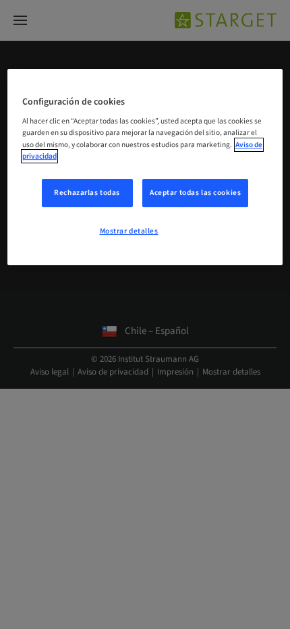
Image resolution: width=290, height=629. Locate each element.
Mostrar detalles (129, 231)
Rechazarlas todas (87, 192)
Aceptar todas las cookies (195, 192)
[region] (145, 167)
